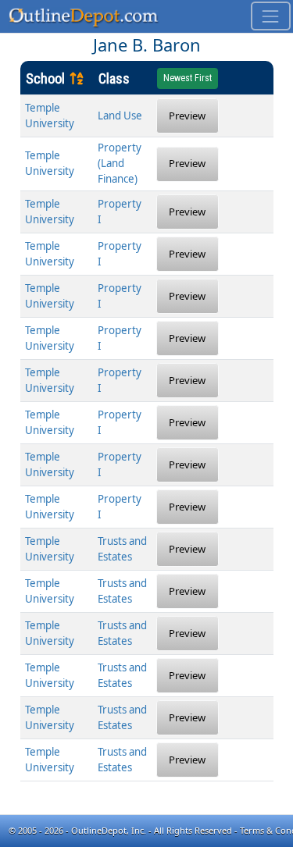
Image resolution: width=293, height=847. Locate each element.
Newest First (187, 78)
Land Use (120, 116)
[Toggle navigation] (271, 16)
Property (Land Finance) (119, 163)
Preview (187, 116)
